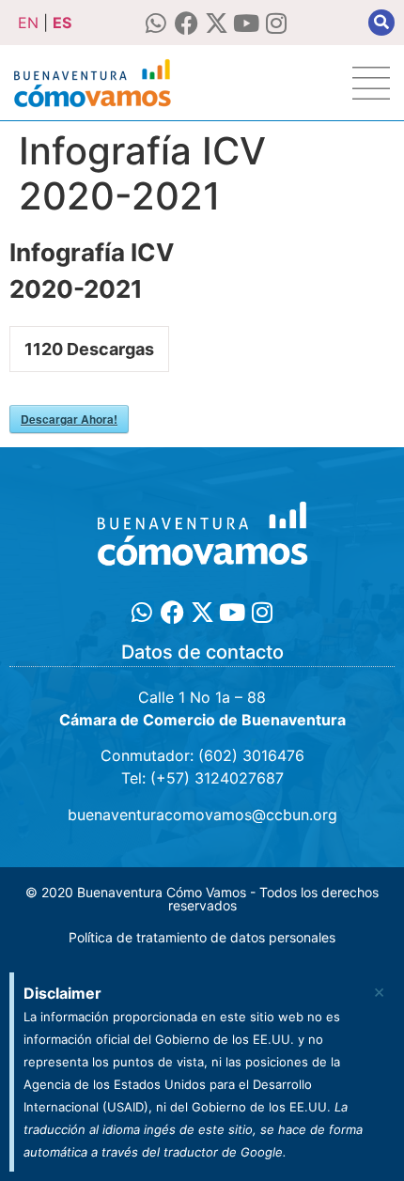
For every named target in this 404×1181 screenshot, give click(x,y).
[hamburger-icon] (371, 83)
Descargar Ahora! (69, 419)
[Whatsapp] (156, 23)
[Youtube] (246, 23)
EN (28, 22)
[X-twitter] (216, 23)
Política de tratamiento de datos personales (202, 937)
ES (62, 22)
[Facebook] (186, 23)
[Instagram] (276, 23)
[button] (381, 22)
